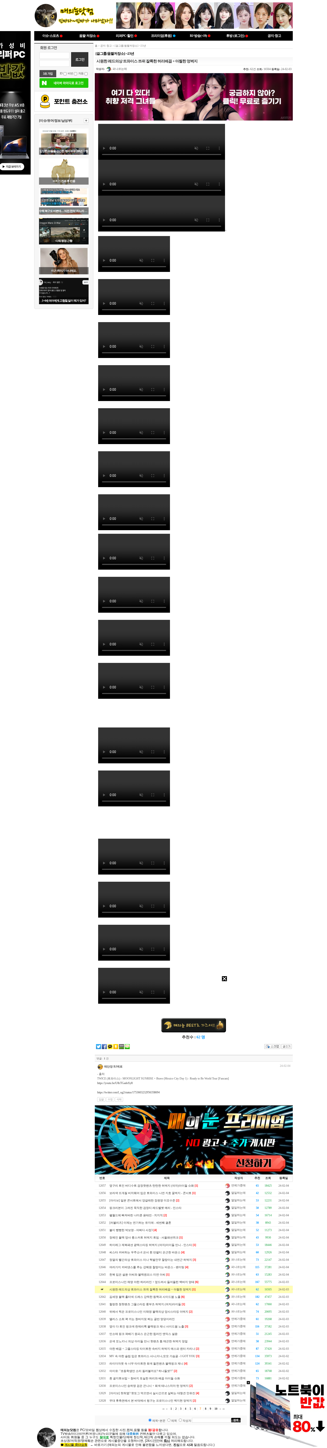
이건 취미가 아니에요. (63, 270)
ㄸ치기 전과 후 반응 (64, 181)
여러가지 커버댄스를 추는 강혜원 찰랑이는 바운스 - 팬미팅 (146, 1267)
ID (61, 73)
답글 (101, 1099)
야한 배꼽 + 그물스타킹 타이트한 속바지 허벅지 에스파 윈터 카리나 (152, 1348)
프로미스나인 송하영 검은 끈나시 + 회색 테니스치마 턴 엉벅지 (149, 1385)
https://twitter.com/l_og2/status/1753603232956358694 (128, 1092)
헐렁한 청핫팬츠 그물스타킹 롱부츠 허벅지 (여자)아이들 (145, 1304)
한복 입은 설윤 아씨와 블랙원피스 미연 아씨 (137, 1274)
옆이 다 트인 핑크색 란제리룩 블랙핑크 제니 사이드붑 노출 (146, 1326)
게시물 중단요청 (76, 1445)
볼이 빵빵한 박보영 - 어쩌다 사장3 (131, 1230)
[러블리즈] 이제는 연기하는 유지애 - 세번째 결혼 (140, 1222)
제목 (174, 1420)
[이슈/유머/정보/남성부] (55, 120)
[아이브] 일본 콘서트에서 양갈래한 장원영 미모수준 (142, 1200)
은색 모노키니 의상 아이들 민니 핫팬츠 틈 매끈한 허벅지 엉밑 (148, 1341)
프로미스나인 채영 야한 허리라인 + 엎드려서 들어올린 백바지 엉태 (151, 1282)
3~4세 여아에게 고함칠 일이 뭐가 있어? (64, 300)
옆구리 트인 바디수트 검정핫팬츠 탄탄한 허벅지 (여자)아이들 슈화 (151, 1185)
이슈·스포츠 (50, 36)
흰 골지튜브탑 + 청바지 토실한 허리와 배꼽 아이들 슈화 (144, 1378)
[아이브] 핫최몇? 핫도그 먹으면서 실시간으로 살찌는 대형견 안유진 (152, 1393)
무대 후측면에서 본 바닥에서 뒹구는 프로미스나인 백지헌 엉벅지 (150, 1400)
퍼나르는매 (119, 69)
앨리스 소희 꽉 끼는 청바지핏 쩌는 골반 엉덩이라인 (142, 1319)
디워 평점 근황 (64, 240)
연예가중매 (238, 1185)
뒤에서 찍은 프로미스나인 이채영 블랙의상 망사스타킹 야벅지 (148, 1311)
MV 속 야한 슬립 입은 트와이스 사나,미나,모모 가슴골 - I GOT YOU (152, 1356)
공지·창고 (274, 36)
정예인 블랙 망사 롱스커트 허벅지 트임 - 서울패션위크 (144, 1237)
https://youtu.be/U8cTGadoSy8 (115, 1083)
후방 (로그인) (235, 36)
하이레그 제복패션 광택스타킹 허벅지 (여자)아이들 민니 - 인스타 (150, 1245)
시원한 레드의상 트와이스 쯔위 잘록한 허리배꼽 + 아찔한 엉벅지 (150, 1289)
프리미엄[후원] (161, 36)
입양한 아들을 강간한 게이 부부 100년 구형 (63, 151)
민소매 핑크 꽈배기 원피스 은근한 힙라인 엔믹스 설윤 (143, 1334)
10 (215, 1408)
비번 (70, 73)
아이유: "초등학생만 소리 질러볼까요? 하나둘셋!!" (141, 1371)
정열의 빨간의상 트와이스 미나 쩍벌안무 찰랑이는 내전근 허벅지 (150, 1259)
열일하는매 (238, 1193)
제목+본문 (158, 1420)
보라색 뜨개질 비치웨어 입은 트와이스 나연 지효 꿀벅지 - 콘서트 (150, 1193)
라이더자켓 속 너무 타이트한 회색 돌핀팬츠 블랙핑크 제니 (146, 1363)
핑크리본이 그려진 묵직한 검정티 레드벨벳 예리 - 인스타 (145, 1208)
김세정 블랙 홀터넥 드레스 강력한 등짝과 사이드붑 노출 (144, 1297)
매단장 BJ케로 (113, 1066)
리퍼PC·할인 (124, 36)
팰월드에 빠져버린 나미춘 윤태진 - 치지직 (136, 1215)
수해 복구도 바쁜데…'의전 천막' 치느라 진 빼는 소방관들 (64, 211)
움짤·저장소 (87, 36)
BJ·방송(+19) (198, 36)
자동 (81, 73)
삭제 (119, 1099)
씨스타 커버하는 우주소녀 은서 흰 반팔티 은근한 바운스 (144, 1252)
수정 (110, 1099)
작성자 (187, 1420)
